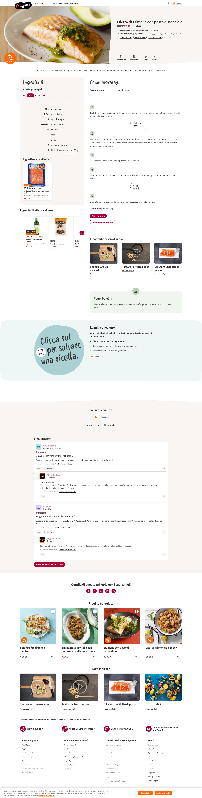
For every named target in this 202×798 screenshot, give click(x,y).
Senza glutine (126, 37)
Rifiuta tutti (145, 793)
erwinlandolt (49, 445)
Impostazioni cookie (113, 773)
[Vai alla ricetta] (38, 633)
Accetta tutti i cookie (163, 793)
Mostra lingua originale (63, 464)
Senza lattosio (140, 37)
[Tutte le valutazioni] (122, 26)
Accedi (179, 3)
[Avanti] (81, 233)
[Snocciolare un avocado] (38, 692)
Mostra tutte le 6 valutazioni (49, 564)
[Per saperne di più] (104, 270)
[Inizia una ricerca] (169, 3)
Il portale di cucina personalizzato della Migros (38, 719)
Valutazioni (93, 425)
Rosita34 (47, 506)
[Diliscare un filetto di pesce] (122, 692)
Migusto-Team (54, 474)
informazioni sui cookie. (47, 795)
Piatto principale (155, 37)
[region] (101, 793)
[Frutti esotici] (163, 692)
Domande (109, 425)
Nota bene (44, 95)
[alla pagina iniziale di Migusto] (23, 3)
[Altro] (164, 468)
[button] (38, 447)
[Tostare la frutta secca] (80, 692)
